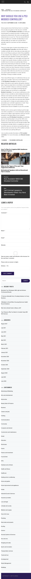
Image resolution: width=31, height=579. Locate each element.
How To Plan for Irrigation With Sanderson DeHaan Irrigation (14, 150)
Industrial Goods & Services (8, 493)
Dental (2, 436)
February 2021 (4, 348)
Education (3, 440)
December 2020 (5, 356)
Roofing (3, 526)
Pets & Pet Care (5, 514)
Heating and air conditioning (8, 477)
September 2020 (5, 369)
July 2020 (3, 377)
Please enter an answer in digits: (9, 262)
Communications (5, 420)
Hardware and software (7, 465)
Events (2, 448)
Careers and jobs (5, 411)
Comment (4, 212)
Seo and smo (4, 538)
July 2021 (3, 328)
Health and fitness (5, 469)
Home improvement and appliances (10, 485)
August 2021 (4, 323)
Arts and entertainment (7, 395)
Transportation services (7, 551)
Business (4, 140)
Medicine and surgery (6, 510)
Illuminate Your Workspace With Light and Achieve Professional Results (13, 291)
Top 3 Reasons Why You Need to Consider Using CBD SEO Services (14, 313)
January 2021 (4, 352)
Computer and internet (6, 428)
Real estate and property (7, 522)
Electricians (4, 444)
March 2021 (4, 344)
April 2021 (3, 340)
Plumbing (3, 518)
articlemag (22, 22)
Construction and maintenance (8, 432)
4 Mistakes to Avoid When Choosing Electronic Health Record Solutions (14, 303)
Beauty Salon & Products (7, 403)
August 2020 (4, 373)
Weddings (3, 567)
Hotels (2, 489)
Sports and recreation (6, 547)
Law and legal (4, 501)
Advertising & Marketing (7, 391)
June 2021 (3, 332)
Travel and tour (5, 555)
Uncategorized (4, 559)
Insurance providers (6, 497)
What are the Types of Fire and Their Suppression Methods (12, 166)
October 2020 (4, 364)
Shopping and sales (6, 542)
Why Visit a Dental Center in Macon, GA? (11, 308)
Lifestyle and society (6, 506)
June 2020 (3, 381)
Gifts (2, 460)
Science (3, 530)
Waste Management (6, 563)
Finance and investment (7, 452)
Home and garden (5, 481)
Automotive (4, 399)
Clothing (3, 415)
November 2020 (5, 360)
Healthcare (3, 473)
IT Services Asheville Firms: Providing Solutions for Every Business (15, 297)
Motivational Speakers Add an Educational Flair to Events (14, 170)
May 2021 (3, 336)
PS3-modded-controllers (16, 140)
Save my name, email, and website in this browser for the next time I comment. (15, 257)
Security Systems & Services (8, 534)
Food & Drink (4, 456)
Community (4, 424)
